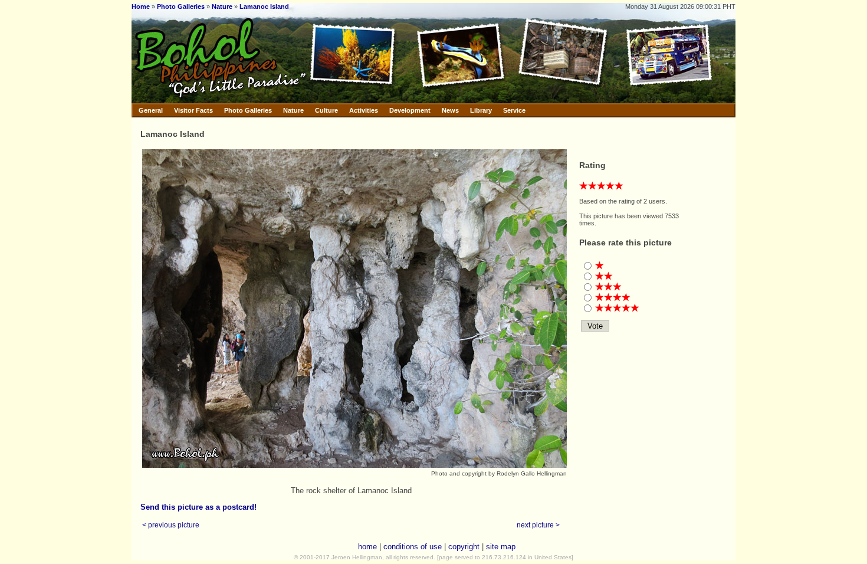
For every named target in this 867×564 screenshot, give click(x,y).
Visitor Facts (193, 110)
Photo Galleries (181, 6)
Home (141, 6)
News (450, 110)
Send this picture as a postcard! (198, 507)
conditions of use (412, 546)
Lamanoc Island (264, 6)
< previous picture (170, 525)
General (151, 110)
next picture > (538, 525)
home (367, 546)
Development (410, 110)
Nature (222, 6)
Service (514, 110)
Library (481, 110)
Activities (363, 110)
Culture (326, 110)
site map (500, 546)
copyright (464, 546)
